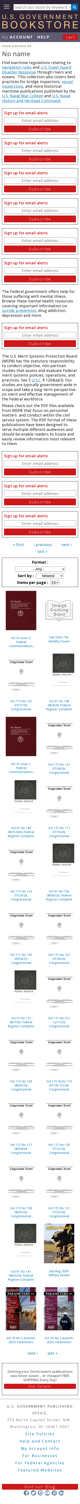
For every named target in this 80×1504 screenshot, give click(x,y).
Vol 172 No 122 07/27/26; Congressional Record (21, 705)
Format (39, 562)
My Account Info (40, 1448)
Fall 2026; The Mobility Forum (59, 639)
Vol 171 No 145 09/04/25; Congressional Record (21, 959)
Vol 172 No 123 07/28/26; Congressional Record (59, 768)
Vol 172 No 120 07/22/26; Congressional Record (59, 1149)
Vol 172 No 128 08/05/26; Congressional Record (21, 1212)
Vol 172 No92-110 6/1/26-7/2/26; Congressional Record (59, 1085)
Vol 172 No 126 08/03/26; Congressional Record (21, 1085)
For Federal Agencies (40, 1462)
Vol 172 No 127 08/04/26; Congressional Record (21, 1149)
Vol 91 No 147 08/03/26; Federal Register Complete (21, 1275)
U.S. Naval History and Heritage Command (36, 98)
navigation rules (17, 67)
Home (6, 46)
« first (18, 544)
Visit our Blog (40, 1486)
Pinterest (54, 1493)
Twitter (33, 1493)
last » (42, 551)
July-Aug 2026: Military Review (59, 1273)
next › (66, 544)
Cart (70, 37)
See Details (40, 1386)
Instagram (40, 1493)
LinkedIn (61, 1493)
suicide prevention (19, 310)
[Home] (40, 27)
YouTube (47, 1493)
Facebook (26, 1493)
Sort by (25, 575)
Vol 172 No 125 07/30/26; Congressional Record (59, 959)
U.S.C (36, 379)
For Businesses (40, 1455)
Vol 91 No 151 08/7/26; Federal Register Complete (21, 1022)
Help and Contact (40, 1441)
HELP (43, 37)
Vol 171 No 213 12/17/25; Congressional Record (59, 1022)
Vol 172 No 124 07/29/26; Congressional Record (21, 895)
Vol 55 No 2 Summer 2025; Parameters (20, 1340)
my (17, 37)
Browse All (23, 46)
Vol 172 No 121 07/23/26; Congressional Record (59, 1212)
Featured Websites (40, 1470)
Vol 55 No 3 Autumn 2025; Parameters (59, 1340)
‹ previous (42, 544)
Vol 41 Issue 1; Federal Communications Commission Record (21, 768)
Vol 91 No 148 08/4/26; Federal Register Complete (59, 705)
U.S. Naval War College (22, 95)
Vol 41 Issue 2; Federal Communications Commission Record (21, 642)
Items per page (32, 582)
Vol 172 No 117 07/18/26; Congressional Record (59, 832)
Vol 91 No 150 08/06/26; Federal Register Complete (59, 895)
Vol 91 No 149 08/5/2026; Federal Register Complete (21, 832)
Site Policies (40, 1433)
